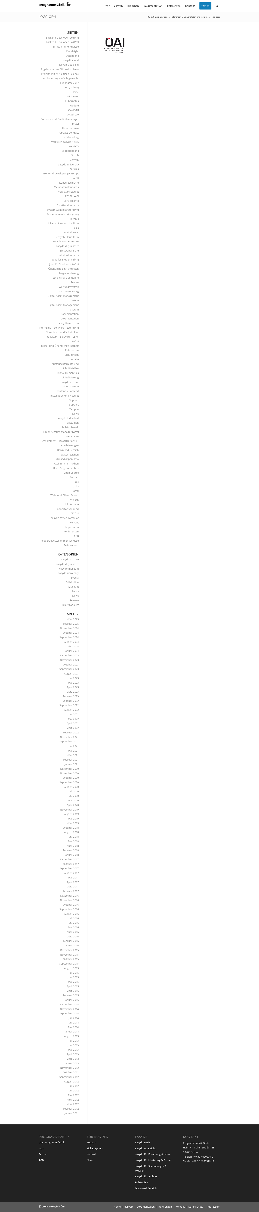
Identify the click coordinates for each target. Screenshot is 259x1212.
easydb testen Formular (65, 518)
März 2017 (72, 886)
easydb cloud (71, 60)
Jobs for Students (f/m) (65, 259)
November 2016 (69, 900)
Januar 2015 (72, 999)
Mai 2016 (73, 927)
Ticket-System (71, 386)
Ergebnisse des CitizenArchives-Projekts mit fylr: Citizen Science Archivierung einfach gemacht (60, 74)
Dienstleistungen (69, 445)
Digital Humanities (68, 373)
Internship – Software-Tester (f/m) (59, 327)
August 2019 (71, 814)
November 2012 (69, 1067)
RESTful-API (72, 196)
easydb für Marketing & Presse (153, 1160)
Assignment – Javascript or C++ (60, 440)
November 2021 (69, 737)
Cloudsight (72, 51)
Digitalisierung (70, 377)
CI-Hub (75, 155)
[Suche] (217, 6)
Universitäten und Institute (63, 223)
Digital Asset (71, 232)
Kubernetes (72, 101)
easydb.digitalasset (67, 246)
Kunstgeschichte (69, 182)
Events (75, 577)
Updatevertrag (70, 137)
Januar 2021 (72, 764)
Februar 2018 (71, 850)
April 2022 (73, 723)
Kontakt (74, 522)
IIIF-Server (73, 96)
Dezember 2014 (69, 1004)
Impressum (72, 527)
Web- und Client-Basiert (64, 495)
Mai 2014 (73, 1027)
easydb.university (68, 164)
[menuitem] (107, 6)
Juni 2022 (73, 714)
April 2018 (73, 845)
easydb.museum (69, 323)
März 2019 (72, 823)
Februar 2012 (71, 1108)
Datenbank (72, 55)
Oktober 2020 (71, 777)
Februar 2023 (71, 696)
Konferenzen (71, 531)
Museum (73, 586)
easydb (74, 160)
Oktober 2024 (71, 632)
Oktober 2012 (71, 1072)
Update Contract (69, 132)
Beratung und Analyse (66, 46)
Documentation (70, 314)
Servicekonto (71, 200)
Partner (74, 477)
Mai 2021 (73, 750)
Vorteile (74, 359)
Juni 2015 (73, 977)
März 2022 (72, 728)
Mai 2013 (73, 1049)
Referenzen (72, 350)
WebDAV (74, 146)
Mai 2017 (73, 877)
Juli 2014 (74, 1018)
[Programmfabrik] (54, 7)
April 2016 (73, 932)
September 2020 (69, 782)
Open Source (71, 472)
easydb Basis (142, 1142)
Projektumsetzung (68, 191)
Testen (75, 282)
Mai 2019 (73, 818)
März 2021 (72, 755)
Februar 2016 (71, 941)
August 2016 (71, 913)
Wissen (74, 499)
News (75, 413)
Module (74, 105)
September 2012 (69, 1077)
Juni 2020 (73, 795)
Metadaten (72, 436)
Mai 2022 (73, 719)
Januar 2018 (72, 854)
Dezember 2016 (69, 895)
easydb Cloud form (67, 237)
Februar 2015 (71, 995)
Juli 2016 (74, 918)
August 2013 (71, 1036)
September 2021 (69, 741)
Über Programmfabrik (66, 468)
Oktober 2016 (71, 904)
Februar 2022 (71, 732)
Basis (76, 228)
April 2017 (73, 882)
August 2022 (71, 709)
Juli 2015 (74, 972)
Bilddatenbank (70, 150)
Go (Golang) (72, 87)
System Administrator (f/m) (63, 209)
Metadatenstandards (66, 187)
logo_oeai (47, 16)
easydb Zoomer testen (66, 241)
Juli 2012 (74, 1086)
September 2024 (69, 637)
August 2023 (71, 673)
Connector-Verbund (67, 509)
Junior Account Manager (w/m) (61, 432)
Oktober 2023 (71, 664)
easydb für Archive (146, 1176)
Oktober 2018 (71, 827)
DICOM (74, 513)
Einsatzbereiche (69, 250)
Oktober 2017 (71, 864)
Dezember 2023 (69, 655)
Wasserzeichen (70, 454)
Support (74, 400)
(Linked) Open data (67, 459)
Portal (75, 490)
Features (74, 169)
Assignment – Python (66, 463)
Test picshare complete (65, 277)
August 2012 (71, 1081)
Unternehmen (70, 128)
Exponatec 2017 (69, 82)
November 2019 (69, 809)
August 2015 (71, 968)
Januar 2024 (72, 650)
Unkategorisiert (70, 605)
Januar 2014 (72, 1031)
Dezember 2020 (69, 768)
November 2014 (69, 1009)
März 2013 (72, 1058)
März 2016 (72, 936)
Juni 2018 (73, 836)
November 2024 (69, 628)
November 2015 (69, 954)
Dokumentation (70, 318)
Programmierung (69, 273)
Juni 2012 (73, 1090)
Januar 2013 (72, 1063)
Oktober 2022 (71, 700)
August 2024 (71, 641)
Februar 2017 (71, 891)
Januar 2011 (72, 1113)
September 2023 (69, 669)
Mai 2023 (73, 682)
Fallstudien (72, 422)
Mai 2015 (73, 981)
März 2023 (72, 691)
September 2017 (69, 868)
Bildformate (72, 504)
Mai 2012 (73, 1095)
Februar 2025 (71, 623)
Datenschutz (71, 545)
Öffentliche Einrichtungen (63, 268)
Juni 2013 (73, 1045)
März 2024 (72, 646)
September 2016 (69, 909)
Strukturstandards (68, 205)
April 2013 (73, 1054)
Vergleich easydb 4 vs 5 (65, 141)
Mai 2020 (73, 800)
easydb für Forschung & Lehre (153, 1154)
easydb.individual (68, 418)
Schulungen (72, 354)
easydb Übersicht (145, 1148)
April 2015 (73, 986)
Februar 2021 (71, 759)
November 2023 (69, 660)
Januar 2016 (72, 945)
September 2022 (69, 705)
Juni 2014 (73, 1022)
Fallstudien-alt (70, 427)
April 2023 (73, 687)
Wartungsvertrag (69, 286)
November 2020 (69, 773)
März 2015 (72, 991)
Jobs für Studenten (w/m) (64, 264)
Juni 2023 (73, 678)
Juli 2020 (74, 791)
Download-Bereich (68, 450)
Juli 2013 (74, 1040)
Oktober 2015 (71, 959)
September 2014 (69, 1013)
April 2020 (73, 805)
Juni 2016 (73, 922)
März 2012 (72, 1104)
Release (74, 600)
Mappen (74, 409)
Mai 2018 (73, 841)
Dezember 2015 (69, 950)
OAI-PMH (73, 110)
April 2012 (73, 1099)
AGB (76, 536)
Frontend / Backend (67, 391)
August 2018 (71, 832)
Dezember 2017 (69, 859)
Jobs (76, 481)
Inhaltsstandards (69, 255)
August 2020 (71, 787)
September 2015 (69, 963)
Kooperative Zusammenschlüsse (60, 540)
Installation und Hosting (64, 395)
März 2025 (72, 619)
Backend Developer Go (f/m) (62, 37)
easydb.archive (70, 382)
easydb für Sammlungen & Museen (150, 1168)
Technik (74, 219)
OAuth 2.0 (73, 114)
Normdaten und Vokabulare (62, 332)
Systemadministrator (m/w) (63, 214)
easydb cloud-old (68, 64)
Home (75, 92)
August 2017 (71, 873)
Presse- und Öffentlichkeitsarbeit (59, 345)
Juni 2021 (73, 746)
